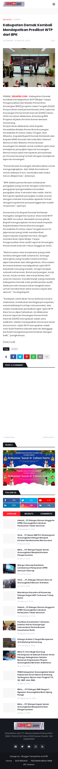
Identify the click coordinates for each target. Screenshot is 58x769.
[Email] (40, 356)
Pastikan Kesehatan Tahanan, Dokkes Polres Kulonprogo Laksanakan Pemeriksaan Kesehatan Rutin (33, 626)
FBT (46, 756)
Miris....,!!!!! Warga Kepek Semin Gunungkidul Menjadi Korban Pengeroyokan (33, 552)
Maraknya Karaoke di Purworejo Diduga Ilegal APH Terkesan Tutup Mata (35, 595)
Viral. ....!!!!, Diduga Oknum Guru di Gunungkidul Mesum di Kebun (34, 581)
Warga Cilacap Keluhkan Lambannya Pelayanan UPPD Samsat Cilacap (32, 568)
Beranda (7, 19)
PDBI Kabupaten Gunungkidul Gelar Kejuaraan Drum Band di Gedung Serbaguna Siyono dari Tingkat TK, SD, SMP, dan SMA (36, 676)
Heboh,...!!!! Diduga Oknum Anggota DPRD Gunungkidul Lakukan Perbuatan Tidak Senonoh (35, 523)
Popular (11, 513)
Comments (46, 513)
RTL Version (29, 764)
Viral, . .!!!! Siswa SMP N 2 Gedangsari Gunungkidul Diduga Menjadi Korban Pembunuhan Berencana (36, 538)
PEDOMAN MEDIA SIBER (41, 760)
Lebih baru (9, 437)
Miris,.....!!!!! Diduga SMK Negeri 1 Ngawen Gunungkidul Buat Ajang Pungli (34, 692)
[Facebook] (13, 356)
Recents (29, 513)
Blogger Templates (30, 756)
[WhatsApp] (33, 356)
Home (9, 760)
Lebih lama (48, 437)
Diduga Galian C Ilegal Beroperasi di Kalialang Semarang (35, 640)
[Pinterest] (27, 356)
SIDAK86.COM (19, 96)
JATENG (16, 19)
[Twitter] (20, 356)
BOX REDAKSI (21, 760)
